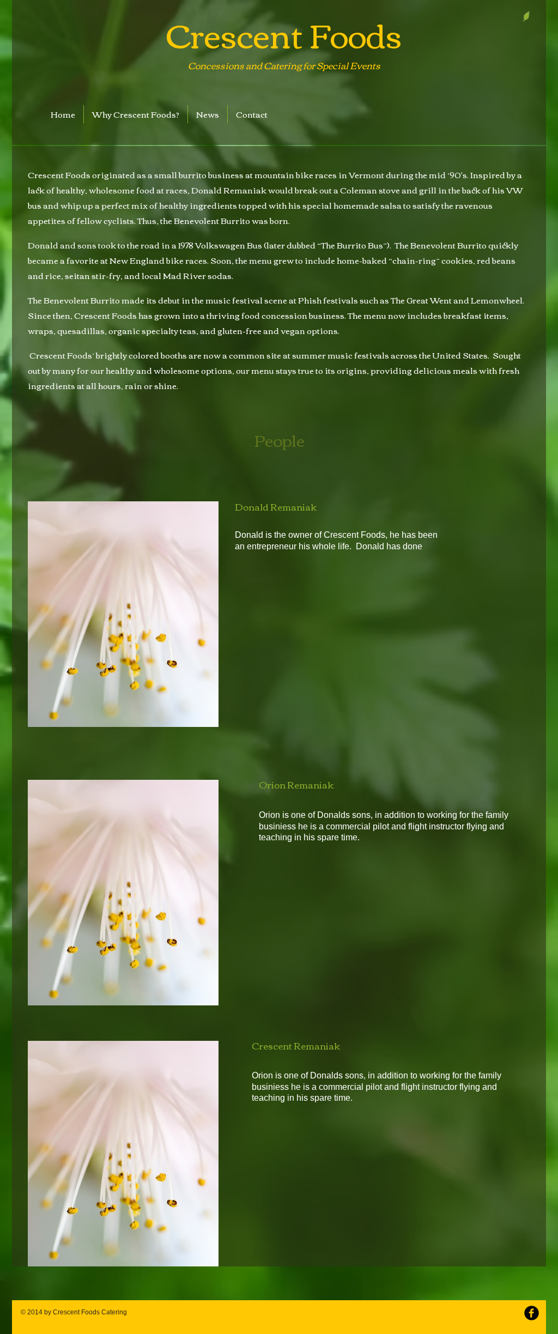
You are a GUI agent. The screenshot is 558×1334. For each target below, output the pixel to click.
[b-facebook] (531, 1313)
